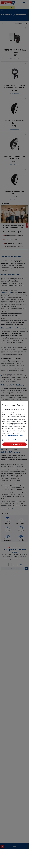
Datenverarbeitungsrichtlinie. (15, 435)
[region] (14, 424)
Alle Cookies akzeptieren (14, 444)
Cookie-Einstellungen (14, 439)
